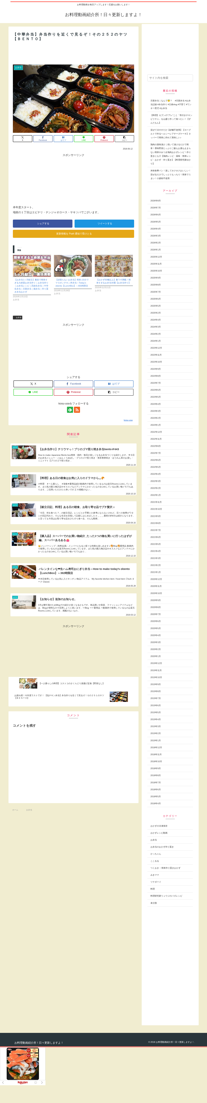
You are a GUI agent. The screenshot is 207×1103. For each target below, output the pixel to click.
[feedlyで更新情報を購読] (70, 410)
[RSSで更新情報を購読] (77, 410)
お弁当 (18, 317)
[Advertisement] (73, 52)
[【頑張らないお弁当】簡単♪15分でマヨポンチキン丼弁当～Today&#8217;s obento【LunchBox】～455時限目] (73, 266)
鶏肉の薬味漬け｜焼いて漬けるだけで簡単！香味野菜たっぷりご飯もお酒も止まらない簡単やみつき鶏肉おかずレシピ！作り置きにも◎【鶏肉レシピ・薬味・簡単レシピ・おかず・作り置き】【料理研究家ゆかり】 (170, 154)
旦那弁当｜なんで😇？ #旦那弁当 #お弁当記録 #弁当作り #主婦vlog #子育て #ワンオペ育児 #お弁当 (170, 104)
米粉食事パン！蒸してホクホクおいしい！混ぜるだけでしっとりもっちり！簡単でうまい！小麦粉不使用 (170, 174)
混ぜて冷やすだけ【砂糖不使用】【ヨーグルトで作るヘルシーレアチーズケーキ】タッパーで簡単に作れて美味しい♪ (170, 134)
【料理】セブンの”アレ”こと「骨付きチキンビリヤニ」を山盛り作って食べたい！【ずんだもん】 (171, 119)
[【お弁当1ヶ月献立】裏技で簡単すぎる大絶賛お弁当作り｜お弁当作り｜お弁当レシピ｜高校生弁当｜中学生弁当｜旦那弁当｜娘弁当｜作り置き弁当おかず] (32, 266)
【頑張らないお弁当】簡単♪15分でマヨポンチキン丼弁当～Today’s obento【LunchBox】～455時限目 (72, 282)
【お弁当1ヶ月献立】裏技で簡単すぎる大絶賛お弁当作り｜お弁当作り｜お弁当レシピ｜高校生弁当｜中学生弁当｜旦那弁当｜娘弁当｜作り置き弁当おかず (31, 285)
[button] (124, 138)
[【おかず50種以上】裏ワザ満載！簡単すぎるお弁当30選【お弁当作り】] (114, 266)
